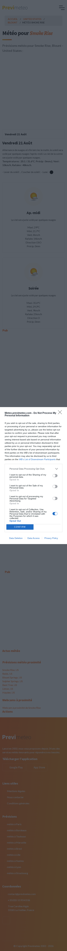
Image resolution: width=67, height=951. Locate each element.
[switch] (55, 475)
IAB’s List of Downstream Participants (37, 459)
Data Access (33, 538)
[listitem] (33, 468)
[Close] (61, 413)
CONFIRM (20, 527)
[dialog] (33, 475)
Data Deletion (16, 538)
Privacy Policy (51, 538)
